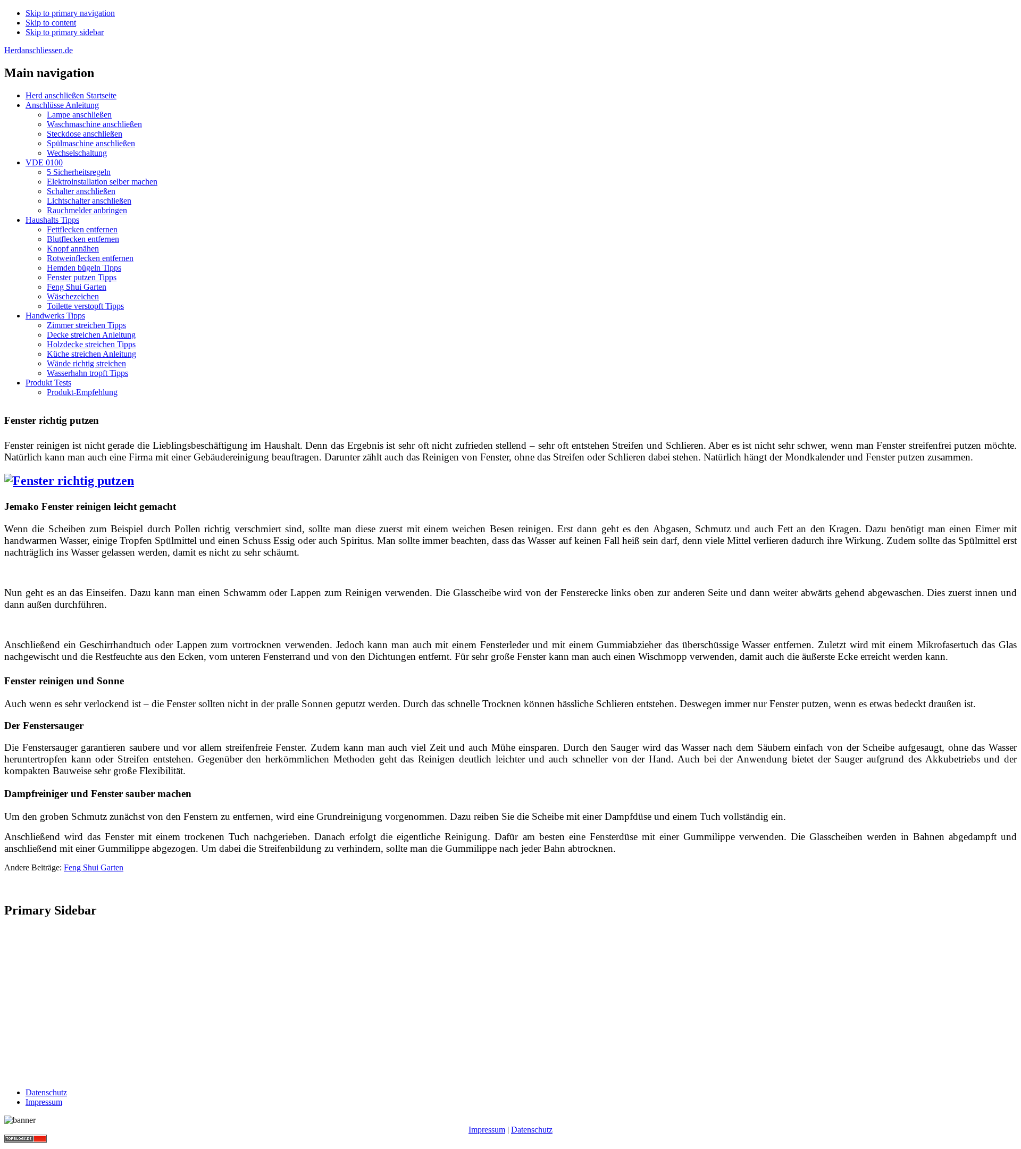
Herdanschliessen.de (38, 50)
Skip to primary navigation (70, 13)
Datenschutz (532, 1129)
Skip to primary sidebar (65, 32)
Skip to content (51, 22)
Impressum (486, 1129)
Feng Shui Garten (93, 867)
